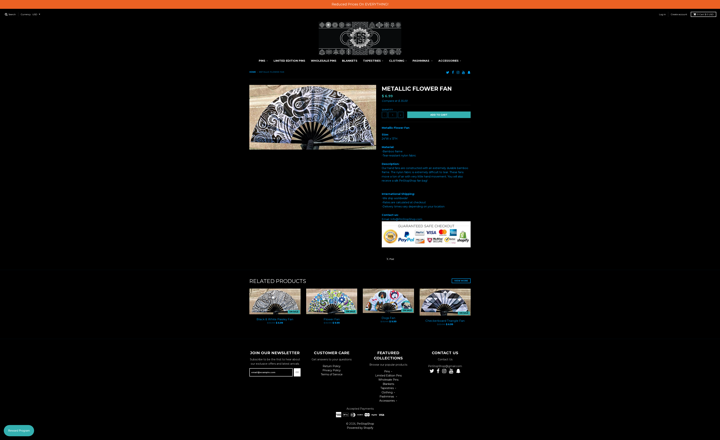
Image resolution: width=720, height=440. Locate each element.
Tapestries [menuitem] (372, 60)
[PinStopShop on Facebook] (453, 72)
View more (461, 280)
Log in (662, 14)
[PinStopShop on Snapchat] (469, 72)
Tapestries (387, 388)
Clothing (387, 392)
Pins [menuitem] (262, 60)
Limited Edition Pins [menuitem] (289, 60)
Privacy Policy (331, 370)
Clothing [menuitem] (396, 60)
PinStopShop (365, 423)
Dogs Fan (388, 318)
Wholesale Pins (388, 379)
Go (297, 372)
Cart (705, 14)
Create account (679, 14)
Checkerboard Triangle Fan (445, 321)
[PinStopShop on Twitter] (447, 72)
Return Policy (331, 366)
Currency (26, 14)
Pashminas (387, 396)
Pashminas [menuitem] (421, 60)
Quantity (387, 110)
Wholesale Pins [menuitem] (323, 60)
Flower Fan (332, 319)
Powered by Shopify (360, 428)
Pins (387, 371)
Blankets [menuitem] (349, 60)
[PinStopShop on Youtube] (463, 72)
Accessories (387, 400)
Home (252, 72)
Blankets (388, 384)
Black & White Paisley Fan (274, 319)
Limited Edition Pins (388, 375)
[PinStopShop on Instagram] (458, 72)
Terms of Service (332, 374)
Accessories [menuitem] (448, 60)
